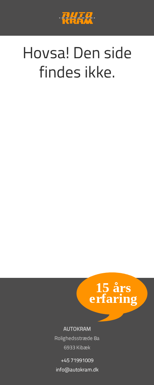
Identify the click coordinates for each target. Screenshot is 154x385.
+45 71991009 (77, 360)
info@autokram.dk (77, 369)
